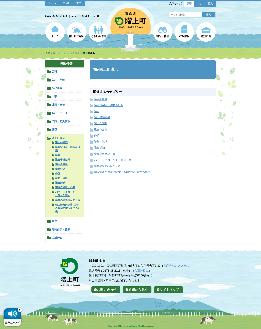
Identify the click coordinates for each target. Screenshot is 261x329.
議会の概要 (61, 142)
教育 (54, 220)
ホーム (55, 36)
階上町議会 (58, 137)
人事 (54, 96)
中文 (78, 3)
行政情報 (184, 36)
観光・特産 (162, 36)
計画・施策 (58, 104)
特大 (210, 3)
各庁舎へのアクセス (176, 265)
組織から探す (138, 289)
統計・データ (60, 113)
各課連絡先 (141, 270)
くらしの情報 (98, 36)
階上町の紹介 (76, 36)
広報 (54, 71)
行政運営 (57, 87)
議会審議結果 (62, 159)
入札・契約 (58, 79)
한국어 (66, 3)
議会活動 (60, 182)
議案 (57, 155)
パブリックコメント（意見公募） (66, 194)
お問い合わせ (106, 289)
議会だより (61, 168)
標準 (189, 3)
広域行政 (57, 237)
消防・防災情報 (61, 121)
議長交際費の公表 (65, 187)
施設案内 (206, 36)
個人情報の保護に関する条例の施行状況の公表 (67, 208)
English (53, 3)
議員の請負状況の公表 (67, 200)
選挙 (54, 129)
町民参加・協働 (61, 229)
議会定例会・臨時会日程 (67, 149)
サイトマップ (169, 289)
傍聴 (57, 173)
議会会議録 (61, 164)
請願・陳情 (61, 178)
